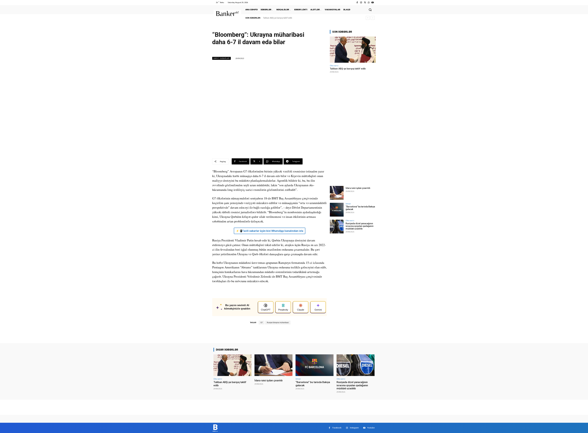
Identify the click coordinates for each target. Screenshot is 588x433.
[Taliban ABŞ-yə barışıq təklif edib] (353, 49)
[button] (370, 9)
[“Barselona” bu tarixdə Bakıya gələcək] (337, 210)
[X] (365, 2)
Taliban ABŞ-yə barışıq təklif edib (277, 18)
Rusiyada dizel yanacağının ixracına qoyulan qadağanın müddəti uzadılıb (359, 226)
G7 (261, 323)
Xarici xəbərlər (221, 58)
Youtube (371, 428)
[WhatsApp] (369, 2)
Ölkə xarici (334, 65)
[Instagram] (361, 2)
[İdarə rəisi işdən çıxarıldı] (337, 193)
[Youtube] (373, 2)
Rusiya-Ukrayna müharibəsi (278, 323)
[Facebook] (357, 2)
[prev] (368, 18)
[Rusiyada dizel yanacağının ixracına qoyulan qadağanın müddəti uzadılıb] (337, 226)
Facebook (336, 428)
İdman (348, 203)
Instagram (354, 428)
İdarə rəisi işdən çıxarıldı (358, 188)
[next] (373, 18)
